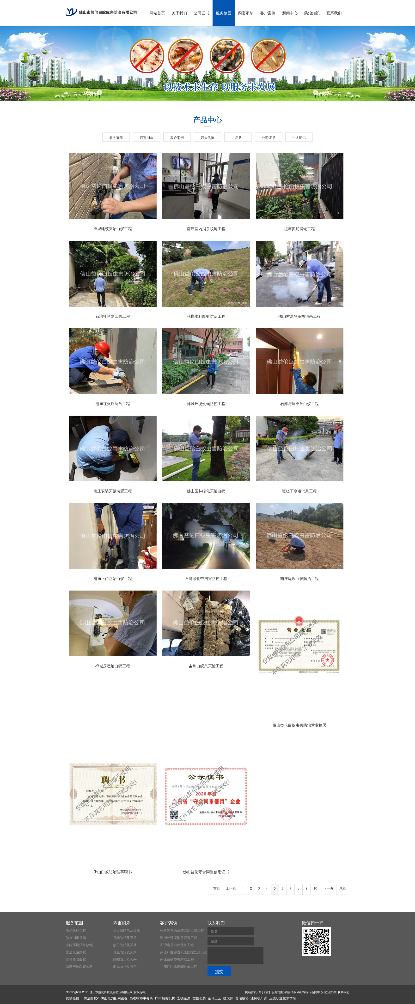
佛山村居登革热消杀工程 (299, 316)
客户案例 (267, 13)
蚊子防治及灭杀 (125, 944)
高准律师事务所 (141, 998)
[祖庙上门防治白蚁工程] (113, 569)
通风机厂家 (258, 998)
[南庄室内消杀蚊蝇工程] (206, 219)
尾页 (342, 888)
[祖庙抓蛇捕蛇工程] (300, 219)
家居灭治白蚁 (76, 952)
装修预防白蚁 (76, 959)
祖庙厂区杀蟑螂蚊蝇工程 (178, 966)
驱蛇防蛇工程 (76, 930)
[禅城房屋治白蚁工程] (113, 656)
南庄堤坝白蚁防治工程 (299, 578)
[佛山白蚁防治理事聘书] (113, 862)
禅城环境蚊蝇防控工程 (206, 403)
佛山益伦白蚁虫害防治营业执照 (299, 725)
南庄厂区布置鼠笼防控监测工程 (183, 952)
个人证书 (299, 137)
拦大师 (228, 998)
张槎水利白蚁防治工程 (206, 316)
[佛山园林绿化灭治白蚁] (206, 481)
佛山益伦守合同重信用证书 (206, 871)
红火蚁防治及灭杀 (126, 930)
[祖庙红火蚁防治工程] (113, 394)
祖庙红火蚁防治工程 (112, 403)
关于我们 (179, 13)
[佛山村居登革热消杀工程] (300, 306)
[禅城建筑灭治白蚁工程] (113, 219)
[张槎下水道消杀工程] (300, 481)
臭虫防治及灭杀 (125, 952)
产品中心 (207, 119)
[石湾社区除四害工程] (113, 306)
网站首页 (157, 13)
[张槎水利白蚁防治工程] (206, 306)
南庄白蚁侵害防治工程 (177, 959)
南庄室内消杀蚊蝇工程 (206, 228)
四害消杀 (245, 13)
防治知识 (312, 13)
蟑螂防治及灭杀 (125, 959)
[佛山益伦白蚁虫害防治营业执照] (300, 715)
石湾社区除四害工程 (112, 316)
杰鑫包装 (199, 998)
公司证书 (201, 13)
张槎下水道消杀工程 (299, 491)
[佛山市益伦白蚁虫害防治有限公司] (101, 12)
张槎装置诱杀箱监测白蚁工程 (182, 930)
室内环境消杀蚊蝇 (79, 944)
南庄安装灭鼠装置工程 (112, 491)
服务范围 (223, 13)
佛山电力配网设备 (114, 998)
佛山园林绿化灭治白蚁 (206, 491)
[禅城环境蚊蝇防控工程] (206, 394)
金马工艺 (214, 998)
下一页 (328, 888)
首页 (216, 888)
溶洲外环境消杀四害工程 (178, 937)
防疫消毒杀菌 (76, 937)
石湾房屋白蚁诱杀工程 (177, 944)
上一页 (231, 888)
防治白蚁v (91, 998)
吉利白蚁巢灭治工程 (206, 666)
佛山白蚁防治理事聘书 (112, 871)
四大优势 (207, 137)
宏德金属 (183, 998)
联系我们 (334, 13)
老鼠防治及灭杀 (125, 966)
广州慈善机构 (165, 998)
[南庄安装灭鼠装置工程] (113, 481)
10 (315, 888)
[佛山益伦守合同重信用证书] (206, 862)
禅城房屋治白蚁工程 (112, 666)
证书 (238, 137)
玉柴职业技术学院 (282, 998)
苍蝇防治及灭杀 (125, 937)
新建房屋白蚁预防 (79, 966)
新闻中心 (290, 13)
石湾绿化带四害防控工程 (206, 578)
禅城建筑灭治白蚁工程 (112, 228)
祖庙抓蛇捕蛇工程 (299, 228)
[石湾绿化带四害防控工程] (206, 569)
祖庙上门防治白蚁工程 (112, 578)
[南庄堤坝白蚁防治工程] (300, 569)
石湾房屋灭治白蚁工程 (299, 403)
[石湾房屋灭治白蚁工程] (300, 394)
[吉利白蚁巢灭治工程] (206, 656)
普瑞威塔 (242, 998)
